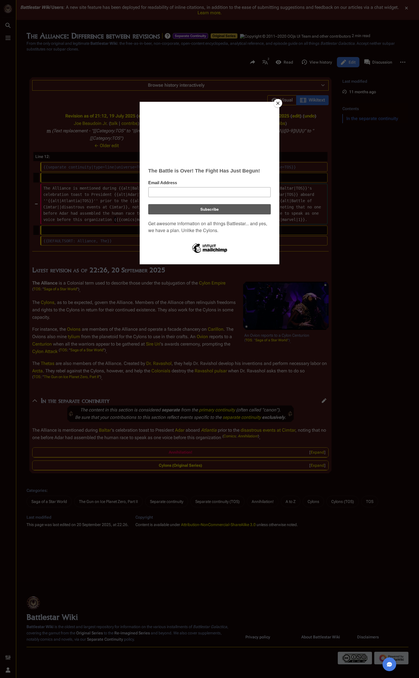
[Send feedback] (389, 664)
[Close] (278, 103)
